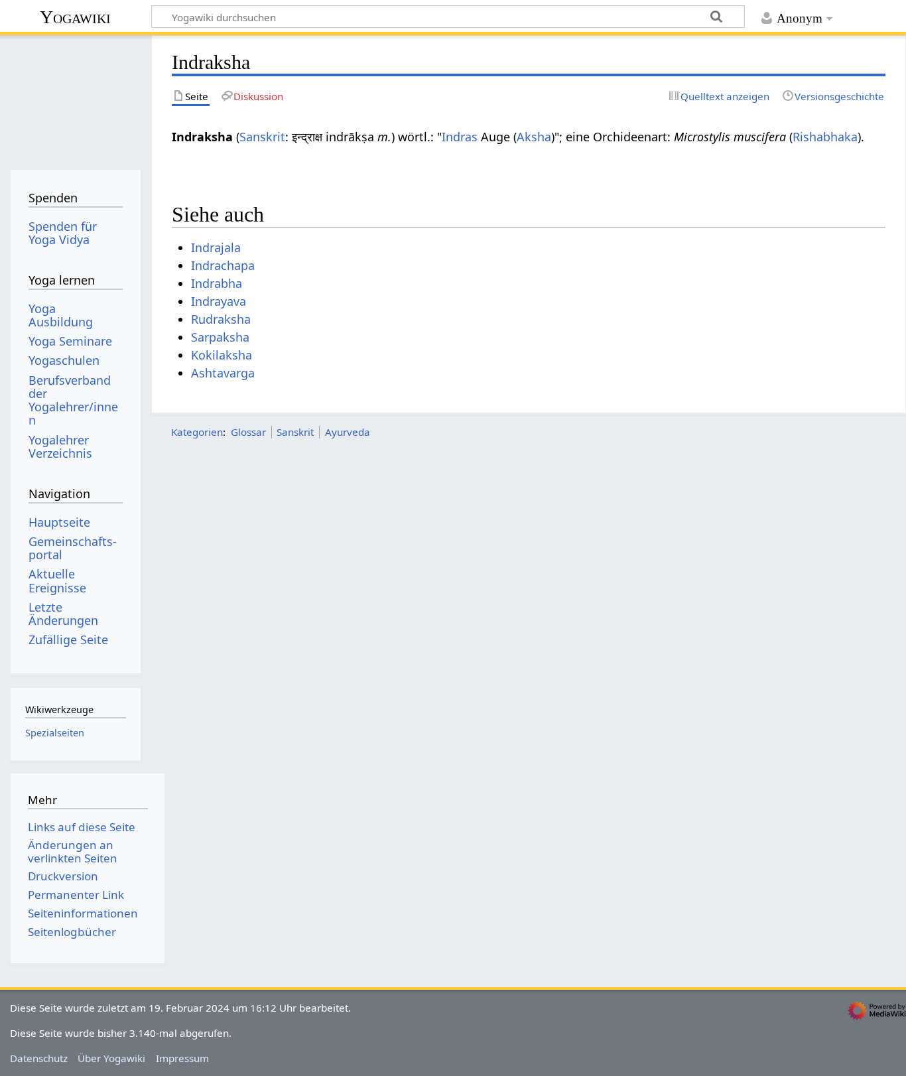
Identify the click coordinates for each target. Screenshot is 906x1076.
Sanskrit (262, 137)
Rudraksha (221, 319)
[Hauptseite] (75, 97)
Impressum (182, 1058)
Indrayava (218, 301)
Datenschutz (39, 1058)
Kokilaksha (221, 355)
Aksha (534, 137)
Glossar (248, 431)
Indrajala (216, 247)
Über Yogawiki (111, 1058)
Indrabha (216, 283)
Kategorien (197, 431)
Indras (460, 137)
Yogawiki (75, 17)
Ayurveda (347, 431)
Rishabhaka (825, 137)
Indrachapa (223, 265)
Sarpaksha (220, 337)
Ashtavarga (223, 373)
